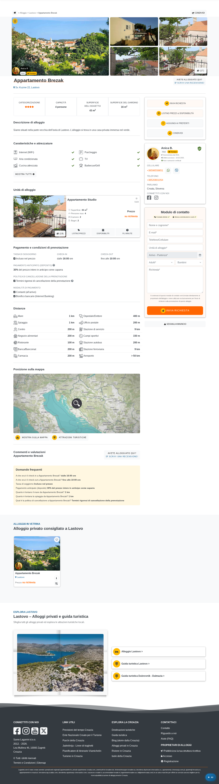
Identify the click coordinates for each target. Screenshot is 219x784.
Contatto (165, 728)
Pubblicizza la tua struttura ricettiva (182, 751)
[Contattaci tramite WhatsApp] (168, 170)
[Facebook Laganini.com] (17, 731)
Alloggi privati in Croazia (125, 745)
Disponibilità (103, 233)
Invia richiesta (177, 103)
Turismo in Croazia (73, 756)
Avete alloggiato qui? (190, 81)
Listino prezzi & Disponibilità (177, 113)
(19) (61, 233)
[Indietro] (19, 553)
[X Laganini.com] (43, 731)
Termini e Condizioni (24, 763)
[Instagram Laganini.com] (25, 731)
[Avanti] (55, 553)
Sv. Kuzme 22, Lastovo (27, 87)
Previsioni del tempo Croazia (78, 730)
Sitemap (41, 763)
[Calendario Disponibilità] (56, 583)
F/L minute (127, 233)
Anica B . (25, 68)
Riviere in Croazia (121, 751)
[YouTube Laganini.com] (34, 731)
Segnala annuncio (176, 324)
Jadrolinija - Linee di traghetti (78, 745)
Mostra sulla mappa (34, 437)
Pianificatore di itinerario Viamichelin (82, 751)
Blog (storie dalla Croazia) (125, 740)
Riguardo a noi (169, 733)
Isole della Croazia (122, 756)
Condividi (199, 13)
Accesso (167, 756)
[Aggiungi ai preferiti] (56, 539)
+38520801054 (155, 180)
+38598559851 (155, 170)
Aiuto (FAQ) (167, 738)
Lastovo (32, 13)
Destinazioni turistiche (123, 730)
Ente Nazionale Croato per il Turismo (82, 735)
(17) (201, 71)
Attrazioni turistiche (72, 437)
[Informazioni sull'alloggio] (56, 577)
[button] (76, 403)
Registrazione (171, 761)
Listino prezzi (79, 233)
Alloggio (23, 13)
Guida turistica (119, 735)
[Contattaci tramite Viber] (176, 170)
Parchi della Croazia (73, 740)
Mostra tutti (24, 174)
